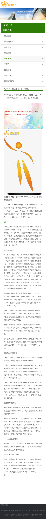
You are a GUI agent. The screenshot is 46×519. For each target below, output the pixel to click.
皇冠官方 (7, 53)
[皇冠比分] (8, 4)
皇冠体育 (17, 515)
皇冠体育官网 (9, 81)
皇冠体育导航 (9, 515)
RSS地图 (32, 510)
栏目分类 (7, 30)
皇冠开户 (7, 64)
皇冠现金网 (25, 515)
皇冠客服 (7, 59)
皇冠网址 (7, 75)
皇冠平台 (7, 70)
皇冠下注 (7, 47)
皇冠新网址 (8, 42)
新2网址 (39, 515)
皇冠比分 (7, 25)
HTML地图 (40, 510)
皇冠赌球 (7, 36)
